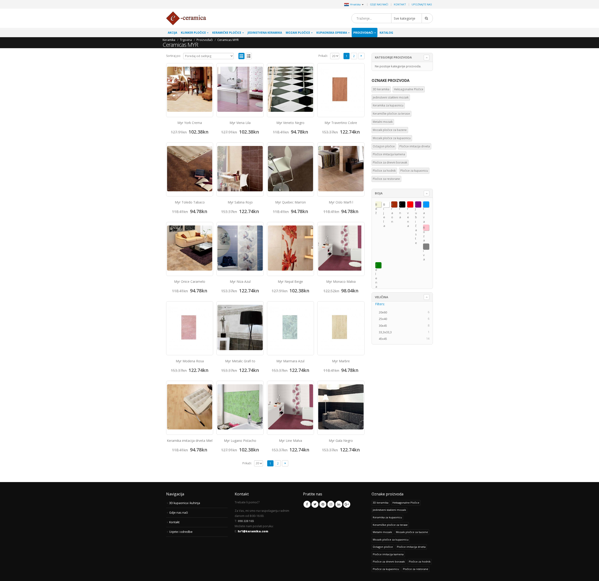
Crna (400, 204)
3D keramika (381, 89)
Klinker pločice (193, 33)
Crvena (408, 204)
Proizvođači (363, 33)
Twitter (314, 504)
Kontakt (400, 4)
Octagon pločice (384, 146)
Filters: (380, 304)
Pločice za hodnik (384, 171)
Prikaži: (323, 56)
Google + (346, 504)
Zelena (376, 265)
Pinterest (322, 504)
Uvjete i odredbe (181, 532)
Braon (392, 204)
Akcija (172, 33)
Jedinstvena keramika (265, 33)
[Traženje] (427, 18)
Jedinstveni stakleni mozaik (391, 97)
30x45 (384, 325)
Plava (424, 204)
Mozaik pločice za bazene (390, 130)
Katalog (386, 33)
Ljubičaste (416, 204)
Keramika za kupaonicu (388, 105)
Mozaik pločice (298, 33)
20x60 (384, 312)
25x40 (384, 319)
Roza (424, 228)
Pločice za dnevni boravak (390, 162)
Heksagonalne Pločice (408, 89)
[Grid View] (241, 56)
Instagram (330, 504)
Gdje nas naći (379, 4)
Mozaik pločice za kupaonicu (392, 138)
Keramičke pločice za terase (391, 114)
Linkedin (338, 504)
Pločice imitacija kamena (389, 154)
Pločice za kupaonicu (414, 171)
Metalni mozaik (383, 122)
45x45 (384, 339)
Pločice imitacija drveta (414, 146)
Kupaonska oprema (331, 33)
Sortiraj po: (173, 56)
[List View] (248, 56)
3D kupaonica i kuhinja (184, 503)
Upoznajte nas (422, 4)
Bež (376, 204)
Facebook (306, 504)
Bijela (384, 204)
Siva (424, 247)
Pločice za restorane (386, 179)
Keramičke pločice (226, 33)
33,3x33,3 (386, 332)
